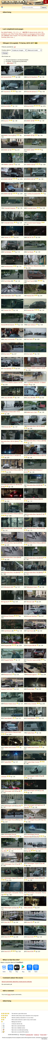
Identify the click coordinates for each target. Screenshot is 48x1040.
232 (14, 411)
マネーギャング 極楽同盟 (20, 32)
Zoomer (12, 325)
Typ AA (16, 907)
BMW (28, 121)
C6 (9, 237)
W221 (40, 499)
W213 (18, 455)
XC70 (8, 951)
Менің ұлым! (23, 34)
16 (17, 411)
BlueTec (20, 484)
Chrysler (29, 223)
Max (9, 281)
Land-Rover (30, 382)
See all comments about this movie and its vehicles (17, 981)
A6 (8, 91)
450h (34, 397)
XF (30, 237)
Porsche (29, 660)
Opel (5, 631)
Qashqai (34, 616)
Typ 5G (41, 790)
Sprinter (38, 514)
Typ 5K (18, 791)
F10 (33, 135)
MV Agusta (4, 602)
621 (11, 77)
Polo (13, 864)
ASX (12, 587)
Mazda (6, 427)
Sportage (8, 368)
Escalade (35, 193)
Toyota (6, 732)
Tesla (5, 718)
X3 (31, 164)
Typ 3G (28, 851)
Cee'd (31, 339)
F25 (33, 164)
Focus (31, 266)
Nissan (29, 602)
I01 (33, 150)
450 (11, 689)
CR (32, 295)
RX (8, 397)
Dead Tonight (13, 35)
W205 (44, 441)
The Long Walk (22, 35)
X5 (31, 179)
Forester (34, 704)
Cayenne (34, 660)
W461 (16, 441)
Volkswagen (30, 776)
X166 (2, 487)
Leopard (38, 368)
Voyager (38, 223)
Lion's (32, 412)
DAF (28, 237)
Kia (28, 339)
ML (37, 485)
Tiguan (37, 863)
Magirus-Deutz (8, 411)
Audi (28, 77)
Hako (2, 295)
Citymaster (7, 295)
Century (32, 325)
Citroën (6, 237)
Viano (15, 557)
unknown (4, 776)
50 (8, 325)
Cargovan (13, 208)
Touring (10, 135)
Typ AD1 (20, 878)
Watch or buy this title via (8, 962)
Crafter (37, 776)
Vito (37, 558)
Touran (37, 878)
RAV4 (9, 762)
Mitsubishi (7, 587)
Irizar (28, 325)
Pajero (35, 587)
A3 (30, 77)
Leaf (33, 602)
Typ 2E (42, 776)
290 (11, 441)
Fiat (5, 252)
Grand (34, 223)
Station (44, 382)
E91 (15, 135)
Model (9, 718)
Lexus (6, 397)
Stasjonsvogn (38, 266)
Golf (13, 791)
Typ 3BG (3, 851)
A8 (8, 106)
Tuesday (3, 37)
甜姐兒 (29, 35)
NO (44, 368)
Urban (33, 762)
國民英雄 (34, 35)
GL (14, 484)
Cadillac (29, 193)
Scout (14, 704)
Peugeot (6, 645)
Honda (29, 295)
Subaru (29, 704)
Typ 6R (18, 864)
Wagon (26, 384)
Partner (11, 660)
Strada (31, 252)
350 (16, 484)
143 (8, 689)
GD (40, 426)
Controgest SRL (29, 1034)
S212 (25, 472)
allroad (34, 91)
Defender (36, 382)
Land (9, 747)
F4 (8, 602)
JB (15, 47)
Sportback (35, 77)
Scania (3, 689)
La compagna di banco (34, 34)
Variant (18, 849)
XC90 (31, 951)
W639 (19, 557)
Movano (9, 631)
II (35, 325)
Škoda (29, 689)
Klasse (40, 441)
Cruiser (13, 747)
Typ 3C (20, 820)
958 (39, 660)
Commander (11, 339)
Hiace (32, 733)
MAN (28, 412)
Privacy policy (43, 1034)
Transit (32, 281)
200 (16, 455)
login (9, 994)
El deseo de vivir (32, 32)
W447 (43, 543)
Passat (14, 820)
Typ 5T (42, 878)
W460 (42, 426)
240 (37, 426)
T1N (43, 514)
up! (13, 907)
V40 (8, 922)
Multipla (9, 252)
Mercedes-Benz (31, 426)
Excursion (10, 266)
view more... (10, 37)
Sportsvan (40, 805)
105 (32, 237)
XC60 (31, 937)
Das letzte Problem (6, 32)
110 (40, 382)
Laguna (34, 674)
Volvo (25, 907)
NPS (6, 325)
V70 (31, 922)
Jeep (5, 339)
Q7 (8, 121)
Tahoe (34, 208)
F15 (33, 179)
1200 (10, 164)
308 (10, 645)
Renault (6, 674)
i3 (30, 150)
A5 (42, 368)
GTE (45, 849)
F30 (33, 121)
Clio (10, 674)
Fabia (32, 689)
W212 (43, 455)
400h (11, 397)
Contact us (36, 1034)
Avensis (10, 732)
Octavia (10, 704)
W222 (18, 499)
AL (19, 411)
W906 (20, 528)
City (35, 412)
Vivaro (31, 631)
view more (10, 63)
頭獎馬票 (6, 35)
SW (35, 645)
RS (12, 164)
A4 (19, 382)
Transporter (15, 892)
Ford (5, 266)
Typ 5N (42, 863)
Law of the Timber (13, 34)
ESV (39, 193)
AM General (4, 77)
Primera (11, 616)
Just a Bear (40, 35)
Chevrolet (6, 208)
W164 (40, 485)
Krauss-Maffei (31, 368)
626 (10, 427)
